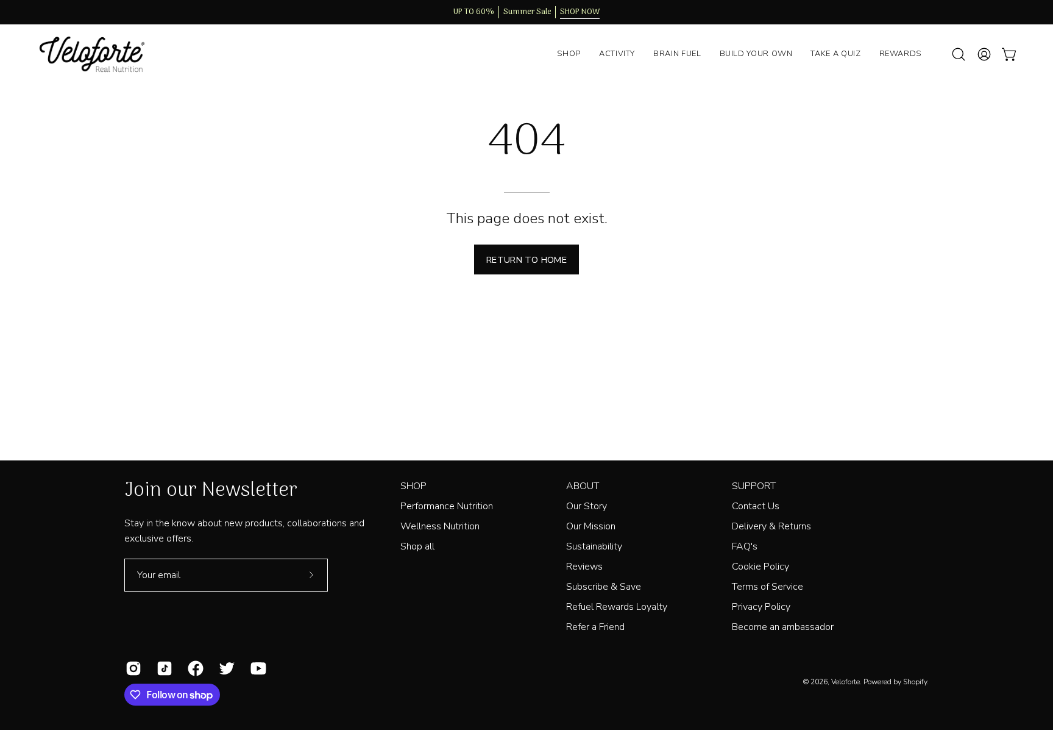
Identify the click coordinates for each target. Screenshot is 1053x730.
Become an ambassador (783, 627)
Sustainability (594, 546)
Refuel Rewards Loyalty (616, 607)
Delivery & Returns (771, 526)
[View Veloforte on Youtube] (256, 668)
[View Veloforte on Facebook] (194, 668)
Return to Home (526, 260)
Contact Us (755, 506)
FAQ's (744, 546)
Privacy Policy (761, 607)
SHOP (413, 486)
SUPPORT (754, 486)
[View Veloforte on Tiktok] (163, 668)
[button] (958, 54)
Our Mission (590, 526)
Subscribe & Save (603, 586)
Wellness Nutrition (440, 526)
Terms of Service (767, 586)
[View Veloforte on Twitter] (225, 668)
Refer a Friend (595, 627)
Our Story (586, 506)
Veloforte (845, 682)
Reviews (584, 566)
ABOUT (582, 486)
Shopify (915, 682)
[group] (526, 12)
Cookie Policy (760, 566)
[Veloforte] (101, 55)
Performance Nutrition (446, 506)
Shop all (417, 546)
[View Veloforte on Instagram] (132, 668)
